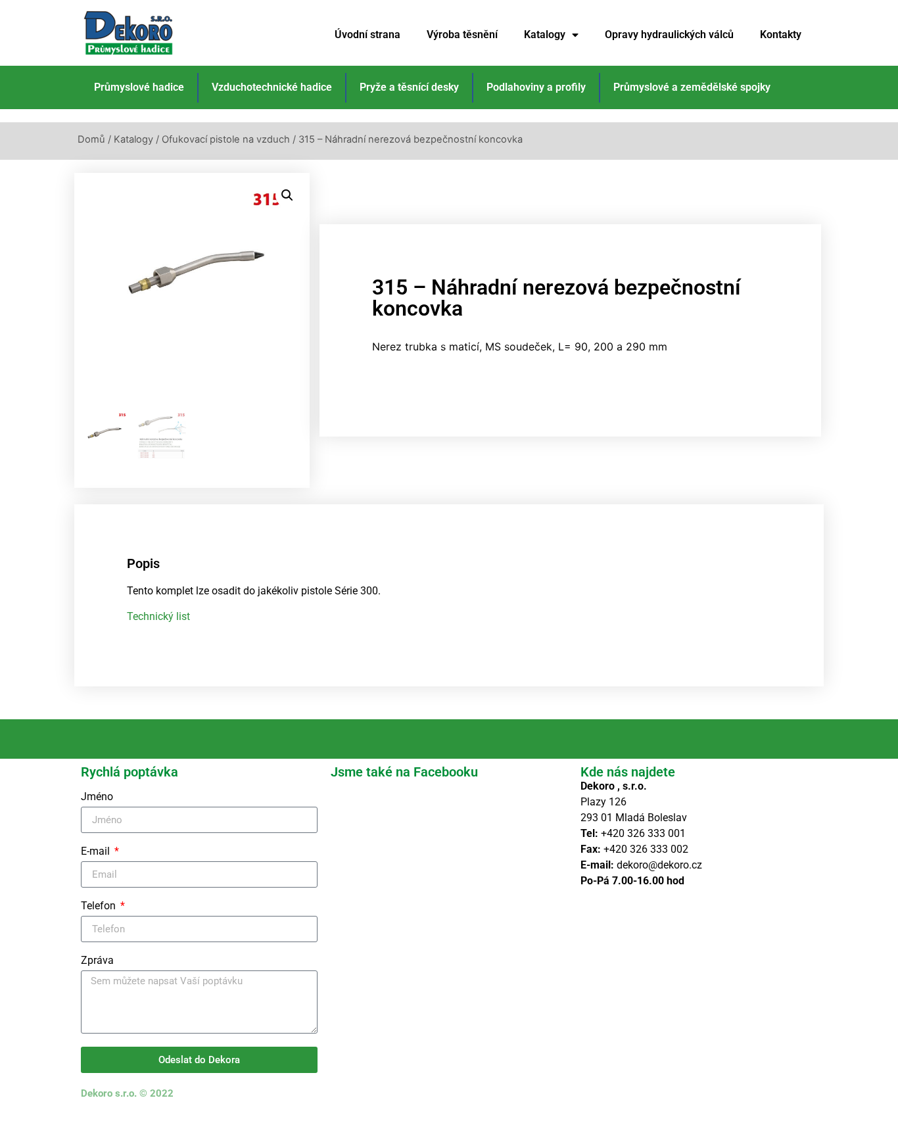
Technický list (158, 616)
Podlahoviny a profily (536, 87)
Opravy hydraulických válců (669, 34)
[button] (287, 195)
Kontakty (780, 34)
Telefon (99, 906)
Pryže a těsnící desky (409, 87)
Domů (91, 139)
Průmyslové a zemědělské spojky (691, 87)
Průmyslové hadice (139, 87)
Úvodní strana (367, 34)
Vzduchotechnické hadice (272, 87)
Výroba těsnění (462, 34)
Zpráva (97, 960)
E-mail (96, 851)
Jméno (97, 797)
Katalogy (544, 34)
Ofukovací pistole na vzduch (226, 139)
